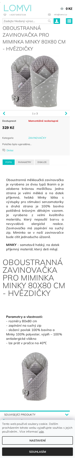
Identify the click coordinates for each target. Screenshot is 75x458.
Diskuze (42, 162)
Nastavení (37, 440)
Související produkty (19, 414)
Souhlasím (37, 451)
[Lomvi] (17, 7)
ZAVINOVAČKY (37, 137)
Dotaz (10, 150)
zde (41, 431)
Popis (8, 162)
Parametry (24, 162)
